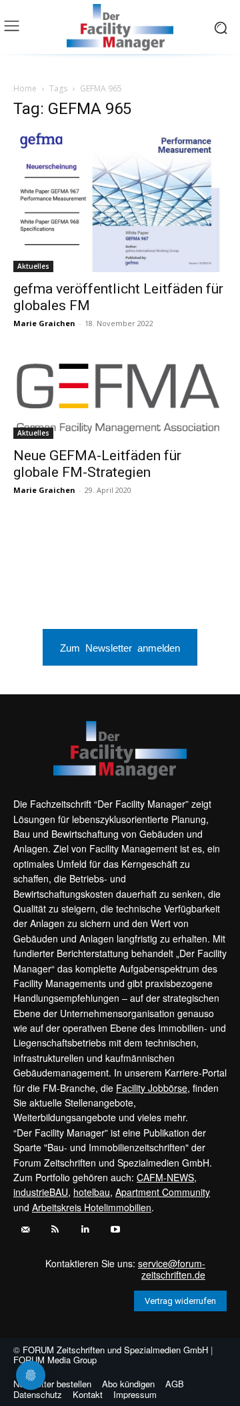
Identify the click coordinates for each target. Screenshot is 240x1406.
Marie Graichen (44, 323)
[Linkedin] (85, 1229)
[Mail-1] (25, 1229)
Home (25, 88)
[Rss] (55, 1229)
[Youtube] (115, 1229)
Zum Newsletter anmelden (120, 647)
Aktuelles (33, 266)
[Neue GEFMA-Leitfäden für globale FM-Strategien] (120, 399)
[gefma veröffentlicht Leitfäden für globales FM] (120, 201)
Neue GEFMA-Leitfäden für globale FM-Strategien (97, 464)
